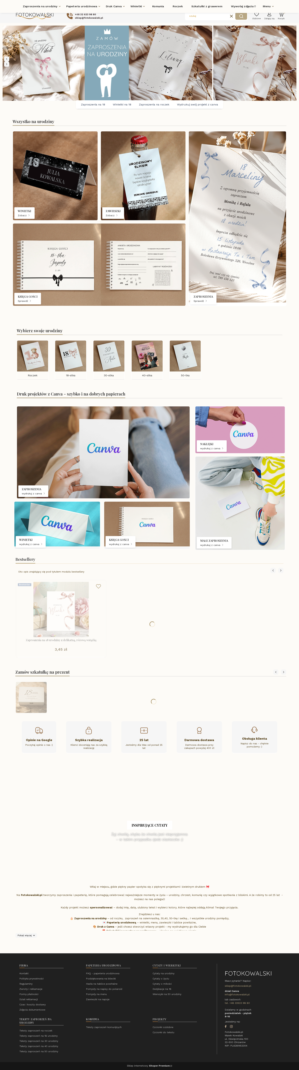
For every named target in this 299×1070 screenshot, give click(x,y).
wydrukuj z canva (32, 493)
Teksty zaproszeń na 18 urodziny (38, 1035)
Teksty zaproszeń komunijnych (104, 1027)
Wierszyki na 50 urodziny (167, 994)
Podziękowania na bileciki (101, 978)
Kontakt (24, 973)
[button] (241, 16)
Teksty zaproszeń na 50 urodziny (38, 1051)
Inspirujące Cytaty (149, 825)
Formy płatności (28, 994)
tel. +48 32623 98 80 (237, 1003)
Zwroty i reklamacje (30, 989)
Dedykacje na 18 (162, 989)
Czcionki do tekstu (163, 1032)
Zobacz (23, 215)
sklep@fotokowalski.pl (238, 985)
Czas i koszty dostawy (32, 1004)
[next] (6, 64)
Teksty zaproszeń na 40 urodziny (38, 1046)
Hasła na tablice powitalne (101, 983)
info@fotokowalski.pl (237, 994)
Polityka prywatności (31, 978)
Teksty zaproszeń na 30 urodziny (38, 1041)
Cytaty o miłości (162, 983)
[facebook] (225, 1027)
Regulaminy (26, 983)
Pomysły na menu (96, 994)
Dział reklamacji (28, 999)
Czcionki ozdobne (163, 1027)
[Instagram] (231, 1027)
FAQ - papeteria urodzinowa (102, 973)
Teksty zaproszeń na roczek (35, 1030)
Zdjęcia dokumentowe (32, 1009)
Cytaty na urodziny (163, 973)
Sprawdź (23, 301)
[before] (6, 59)
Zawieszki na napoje (98, 999)
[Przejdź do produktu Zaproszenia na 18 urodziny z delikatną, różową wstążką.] (61, 609)
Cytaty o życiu (161, 978)
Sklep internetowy (148, 1065)
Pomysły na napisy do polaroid (104, 989)
